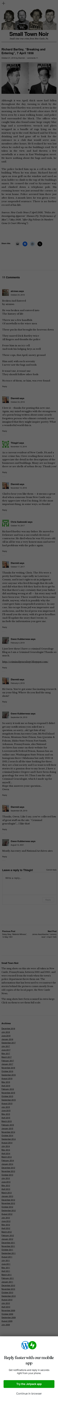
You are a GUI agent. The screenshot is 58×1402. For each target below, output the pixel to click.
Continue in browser (29, 1393)
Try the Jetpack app (29, 1384)
